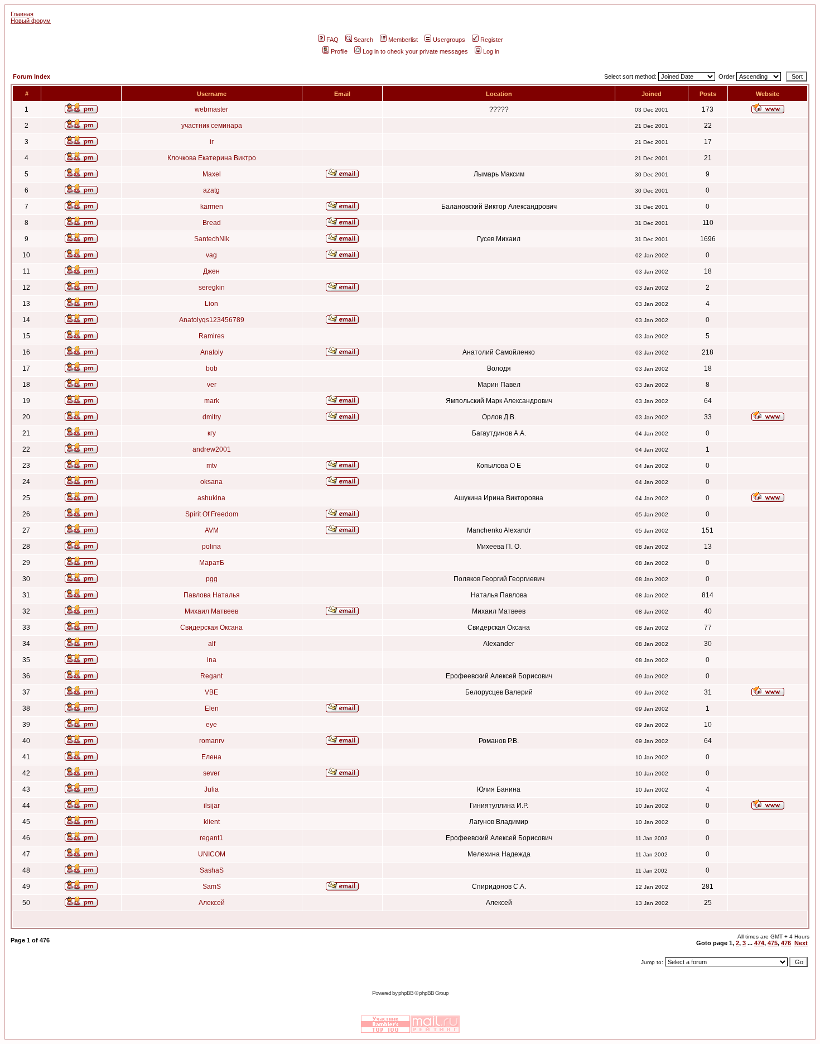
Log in (491, 51)
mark (211, 401)
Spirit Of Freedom (211, 514)
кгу (212, 433)
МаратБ (211, 563)
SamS (211, 886)
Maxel (211, 174)
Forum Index (31, 76)
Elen (212, 708)
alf (211, 644)
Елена (211, 757)
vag (211, 255)
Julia (211, 789)
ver (211, 385)
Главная (22, 14)
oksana (211, 482)
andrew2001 (211, 449)
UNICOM (211, 854)
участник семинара (211, 126)
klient (212, 822)
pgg (212, 579)
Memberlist (403, 39)
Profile (339, 51)
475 (773, 943)
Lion (211, 304)
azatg (211, 190)
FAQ (332, 39)
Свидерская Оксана (211, 627)
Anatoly (211, 352)
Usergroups (449, 39)
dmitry (211, 417)
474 (759, 943)
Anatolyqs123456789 (211, 320)
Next (801, 943)
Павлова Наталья (212, 595)
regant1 (211, 838)
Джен (211, 271)
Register (491, 39)
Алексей (212, 903)
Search (363, 39)
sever (211, 773)
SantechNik (211, 239)
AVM (212, 530)
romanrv (211, 741)
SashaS (212, 870)
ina (211, 660)
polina (211, 546)
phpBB (405, 993)
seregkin (212, 287)
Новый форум (31, 20)
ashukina (211, 498)
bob (212, 368)
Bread (211, 223)
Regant (211, 676)
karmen (211, 206)
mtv (211, 466)
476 (786, 943)
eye (211, 725)
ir (212, 142)
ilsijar (212, 806)
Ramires (211, 336)
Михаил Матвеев (211, 611)
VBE (211, 692)
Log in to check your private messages (415, 51)
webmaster (211, 109)
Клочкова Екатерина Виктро (211, 158)
